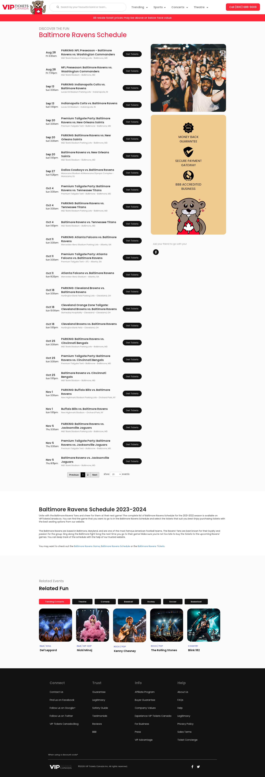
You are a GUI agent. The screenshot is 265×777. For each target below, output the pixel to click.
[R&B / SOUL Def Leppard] (55, 625)
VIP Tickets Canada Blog (64, 724)
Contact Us (56, 692)
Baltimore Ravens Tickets (151, 546)
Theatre (82, 601)
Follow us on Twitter (61, 716)
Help (180, 708)
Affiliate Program (145, 692)
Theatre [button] (199, 7)
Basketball (196, 601)
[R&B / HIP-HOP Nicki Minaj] (92, 625)
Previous (74, 474)
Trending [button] (138, 7)
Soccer (172, 601)
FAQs (180, 700)
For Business (142, 724)
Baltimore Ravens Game (87, 546)
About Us (182, 692)
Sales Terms (184, 732)
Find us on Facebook (62, 700)
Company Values (145, 708)
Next (94, 474)
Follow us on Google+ (63, 708)
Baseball (128, 601)
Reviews (97, 724)
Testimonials (99, 716)
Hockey (151, 601)
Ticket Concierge (187, 740)
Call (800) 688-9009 (243, 7)
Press (138, 732)
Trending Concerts (54, 601)
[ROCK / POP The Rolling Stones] (166, 625)
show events (116, 474)
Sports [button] (158, 7)
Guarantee (99, 692)
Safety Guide (100, 708)
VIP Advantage (144, 740)
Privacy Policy (185, 724)
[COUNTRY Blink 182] (203, 625)
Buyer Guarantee (145, 700)
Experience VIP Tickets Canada (153, 716)
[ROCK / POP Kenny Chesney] (129, 625)
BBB (94, 732)
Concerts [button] (178, 7)
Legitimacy (98, 700)
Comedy (105, 601)
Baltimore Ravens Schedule (115, 546)
